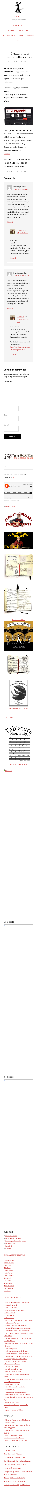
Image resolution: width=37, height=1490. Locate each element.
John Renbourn (8, 1283)
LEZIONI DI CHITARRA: (12, 1297)
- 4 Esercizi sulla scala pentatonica (14, 1387)
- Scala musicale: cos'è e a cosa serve (15, 1392)
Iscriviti (7, 153)
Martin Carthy (8, 1273)
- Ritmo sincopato (9, 1315)
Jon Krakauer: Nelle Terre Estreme (14, 1481)
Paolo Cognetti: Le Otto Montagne (14, 1478)
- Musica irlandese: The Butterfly (14, 1438)
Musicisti (8, 1248)
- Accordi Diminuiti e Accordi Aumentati (16, 1354)
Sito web (6, 425)
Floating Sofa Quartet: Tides (12, 1468)
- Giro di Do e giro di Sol (11, 1402)
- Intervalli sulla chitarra (11, 1366)
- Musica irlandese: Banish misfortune (15, 1440)
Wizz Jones (7, 1265)
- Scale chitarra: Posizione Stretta (14, 1384)
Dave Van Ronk (9, 1275)
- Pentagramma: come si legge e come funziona (18, 1320)
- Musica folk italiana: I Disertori (14, 1435)
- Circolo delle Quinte (10, 1307)
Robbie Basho (8, 1270)
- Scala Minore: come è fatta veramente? (16, 1330)
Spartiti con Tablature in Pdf (18, 764)
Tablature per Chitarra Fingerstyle (15, 1241)
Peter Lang (7, 1268)
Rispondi (10, 222)
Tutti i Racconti (10, 1243)
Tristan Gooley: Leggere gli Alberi (14, 1457)
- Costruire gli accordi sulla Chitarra (15, 1361)
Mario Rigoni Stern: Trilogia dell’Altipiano (17, 1485)
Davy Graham (8, 1288)
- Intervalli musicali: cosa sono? (13, 1369)
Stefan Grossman (9, 1263)
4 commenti (25, 61)
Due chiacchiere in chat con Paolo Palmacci (17, 1461)
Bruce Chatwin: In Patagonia (13, 1454)
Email (5, 415)
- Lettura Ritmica (9, 1318)
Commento (8, 381)
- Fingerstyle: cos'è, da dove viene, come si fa (18, 1356)
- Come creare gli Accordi (12, 1364)
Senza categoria (20, 171)
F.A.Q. (14, 477)
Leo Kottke (7, 1281)
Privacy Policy (8, 717)
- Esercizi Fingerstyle (10, 1348)
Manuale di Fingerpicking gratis (18, 708)
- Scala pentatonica (9, 1389)
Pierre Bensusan (9, 1286)
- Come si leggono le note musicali (14, 1310)
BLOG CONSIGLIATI (12, 506)
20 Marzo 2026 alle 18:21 (21, 275)
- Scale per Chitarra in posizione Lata (15, 1325)
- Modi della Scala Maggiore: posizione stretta (18, 1379)
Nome (6, 405)
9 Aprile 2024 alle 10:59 (21, 189)
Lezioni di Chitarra (11, 1236)
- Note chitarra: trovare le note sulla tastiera (17, 1394)
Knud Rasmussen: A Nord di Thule (15, 1464)
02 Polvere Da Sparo (15, 500)
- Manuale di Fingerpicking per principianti (17, 1328)
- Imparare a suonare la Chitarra (13, 1410)
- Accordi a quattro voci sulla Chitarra (15, 1359)
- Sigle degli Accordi (10, 1305)
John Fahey (7, 1291)
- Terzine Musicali (9, 1313)
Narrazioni (8, 1246)
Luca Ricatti (19, 16)
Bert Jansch (7, 1278)
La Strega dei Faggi (10, 1450)
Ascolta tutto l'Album (18, 620)
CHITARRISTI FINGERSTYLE (14, 1255)
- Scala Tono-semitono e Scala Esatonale (16, 1302)
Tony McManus (9, 1260)
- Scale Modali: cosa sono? (12, 1382)
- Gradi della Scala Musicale (12, 1371)
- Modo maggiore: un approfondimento (16, 1351)
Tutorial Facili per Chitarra (13, 1238)
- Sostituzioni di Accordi (11, 1323)
